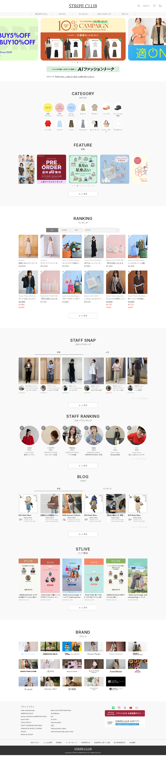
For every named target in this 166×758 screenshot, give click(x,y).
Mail (136, 707)
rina (70, 386)
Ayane (137, 386)
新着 (58, 352)
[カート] (160, 5)
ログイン (146, 6)
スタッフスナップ (104, 14)
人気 (107, 352)
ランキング (83, 14)
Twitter (124, 707)
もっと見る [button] (83, 194)
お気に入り (154, 5)
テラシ (49, 386)
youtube (130, 707)
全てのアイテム (41, 14)
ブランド (124, 14)
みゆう (93, 386)
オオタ (115, 386)
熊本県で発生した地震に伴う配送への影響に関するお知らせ (74, 76)
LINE (113, 707)
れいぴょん (29, 386)
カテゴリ (62, 14)
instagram (119, 707)
